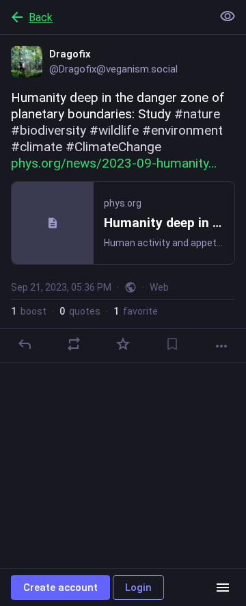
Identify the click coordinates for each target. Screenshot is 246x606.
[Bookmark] (172, 344)
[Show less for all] (227, 16)
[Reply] (24, 344)
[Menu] (222, 587)
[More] (221, 346)
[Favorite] (123, 344)
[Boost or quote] (74, 344)
